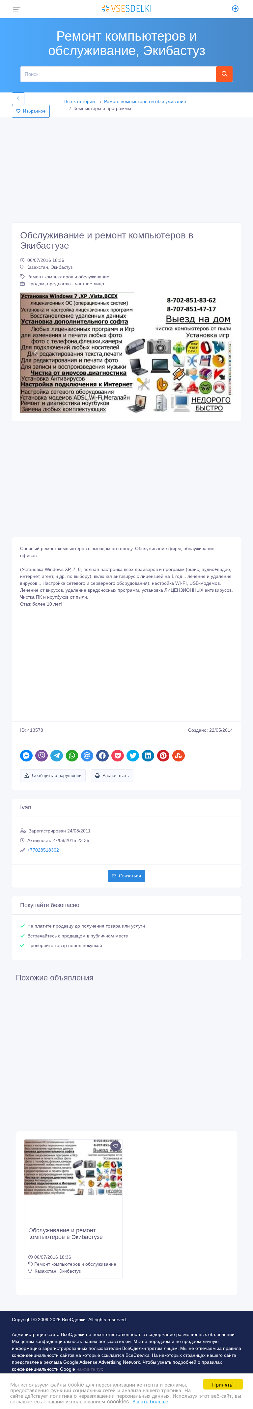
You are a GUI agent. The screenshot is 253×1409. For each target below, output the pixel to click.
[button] (36, 353)
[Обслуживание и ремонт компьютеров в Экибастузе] (73, 1167)
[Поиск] (224, 74)
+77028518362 (43, 850)
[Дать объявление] (235, 9)
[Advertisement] (126, 168)
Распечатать (115, 775)
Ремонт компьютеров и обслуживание (145, 101)
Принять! (223, 1384)
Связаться (130, 875)
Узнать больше (150, 1401)
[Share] (26, 755)
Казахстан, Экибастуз (49, 267)
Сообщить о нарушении (56, 775)
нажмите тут (89, 1369)
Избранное (34, 111)
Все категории (79, 101)
